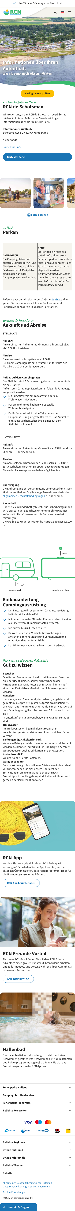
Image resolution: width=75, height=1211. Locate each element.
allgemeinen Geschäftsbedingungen (24, 496)
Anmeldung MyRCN (18, 979)
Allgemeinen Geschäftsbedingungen (22, 1183)
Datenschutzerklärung (15, 1186)
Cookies (32, 1186)
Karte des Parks (16, 157)
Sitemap (47, 1183)
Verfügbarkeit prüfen (37, 93)
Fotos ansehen (39, 215)
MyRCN (56, 299)
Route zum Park (12, 147)
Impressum (44, 1186)
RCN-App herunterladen (21, 883)
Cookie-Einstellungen (14, 1192)
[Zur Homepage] (12, 12)
